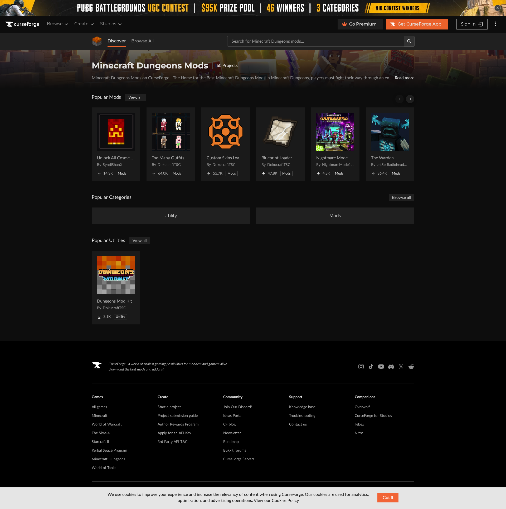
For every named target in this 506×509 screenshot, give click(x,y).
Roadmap (231, 442)
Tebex (359, 424)
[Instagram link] (361, 366)
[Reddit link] (411, 366)
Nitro (359, 433)
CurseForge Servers (238, 459)
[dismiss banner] (497, 8)
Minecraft (100, 416)
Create (81, 23)
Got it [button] (388, 498)
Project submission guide (178, 416)
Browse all (401, 197)
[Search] (409, 41)
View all (135, 97)
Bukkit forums (234, 450)
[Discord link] (391, 366)
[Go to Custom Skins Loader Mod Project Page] (225, 144)
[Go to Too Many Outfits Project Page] (171, 144)
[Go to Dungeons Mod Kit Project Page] (116, 287)
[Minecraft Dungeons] (97, 41)
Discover (117, 40)
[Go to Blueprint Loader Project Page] (280, 144)
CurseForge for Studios (373, 416)
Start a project (169, 407)
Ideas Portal (232, 416)
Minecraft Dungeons (108, 459)
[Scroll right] (410, 99)
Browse (55, 23)
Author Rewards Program (178, 424)
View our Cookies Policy (276, 500)
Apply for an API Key (174, 433)
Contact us (298, 424)
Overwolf (362, 407)
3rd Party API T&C (172, 442)
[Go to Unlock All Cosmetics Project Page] (116, 144)
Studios (108, 23)
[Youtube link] (381, 366)
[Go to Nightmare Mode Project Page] (335, 144)
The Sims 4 (101, 433)
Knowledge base (302, 407)
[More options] (495, 24)
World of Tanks (104, 468)
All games (99, 407)
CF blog (229, 424)
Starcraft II (100, 442)
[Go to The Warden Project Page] (390, 144)
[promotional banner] (253, 8)
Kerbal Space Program (109, 450)
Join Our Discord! (237, 407)
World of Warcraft (107, 424)
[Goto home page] (23, 24)
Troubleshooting (302, 416)
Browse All (142, 40)
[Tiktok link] (371, 366)
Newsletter (232, 433)
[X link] (401, 366)
